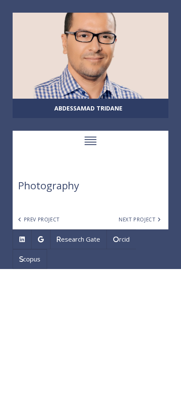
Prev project (42, 219)
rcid (124, 239)
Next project (137, 219)
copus (31, 259)
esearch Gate (80, 239)
